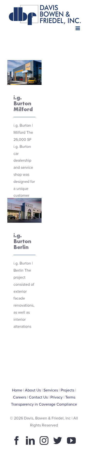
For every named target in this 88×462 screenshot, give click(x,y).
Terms (70, 397)
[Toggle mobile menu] (78, 28)
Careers (19, 397)
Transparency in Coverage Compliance (44, 404)
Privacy (56, 397)
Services (51, 390)
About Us (33, 390)
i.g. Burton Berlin (22, 241)
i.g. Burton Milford (23, 103)
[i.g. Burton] (24, 72)
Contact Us (38, 397)
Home (17, 390)
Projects (67, 390)
